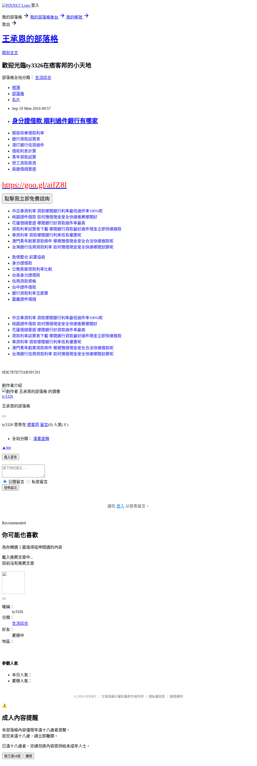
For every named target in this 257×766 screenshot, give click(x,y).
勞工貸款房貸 (24, 163)
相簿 (16, 88)
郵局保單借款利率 (28, 133)
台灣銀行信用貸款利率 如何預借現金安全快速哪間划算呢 (62, 247)
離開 (29, 756)
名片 (16, 100)
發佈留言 (10, 488)
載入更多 (10, 457)
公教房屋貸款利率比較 (32, 269)
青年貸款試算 (24, 157)
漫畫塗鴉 (41, 439)
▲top (6, 447)
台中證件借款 (24, 287)
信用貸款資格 (24, 281)
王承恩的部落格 (30, 38)
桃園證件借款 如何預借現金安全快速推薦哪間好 (54, 217)
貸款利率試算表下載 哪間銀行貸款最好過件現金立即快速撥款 (66, 229)
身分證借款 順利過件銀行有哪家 (55, 121)
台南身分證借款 (26, 275)
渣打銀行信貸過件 (28, 145)
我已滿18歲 (12, 756)
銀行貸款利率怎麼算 (30, 293)
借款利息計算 (24, 151)
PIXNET (91, 696)
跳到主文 (10, 53)
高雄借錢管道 (24, 169)
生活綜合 (43, 77)
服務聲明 (176, 696)
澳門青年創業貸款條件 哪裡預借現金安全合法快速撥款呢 (62, 241)
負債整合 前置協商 (28, 257)
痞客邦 (33, 424)
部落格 (18, 94)
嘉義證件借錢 (24, 299)
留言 (44, 424)
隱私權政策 (157, 696)
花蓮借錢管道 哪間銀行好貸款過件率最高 (48, 223)
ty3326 (7, 396)
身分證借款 (22, 263)
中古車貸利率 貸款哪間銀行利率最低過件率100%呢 (57, 211)
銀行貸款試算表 (26, 139)
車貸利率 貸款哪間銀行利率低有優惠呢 (46, 235)
